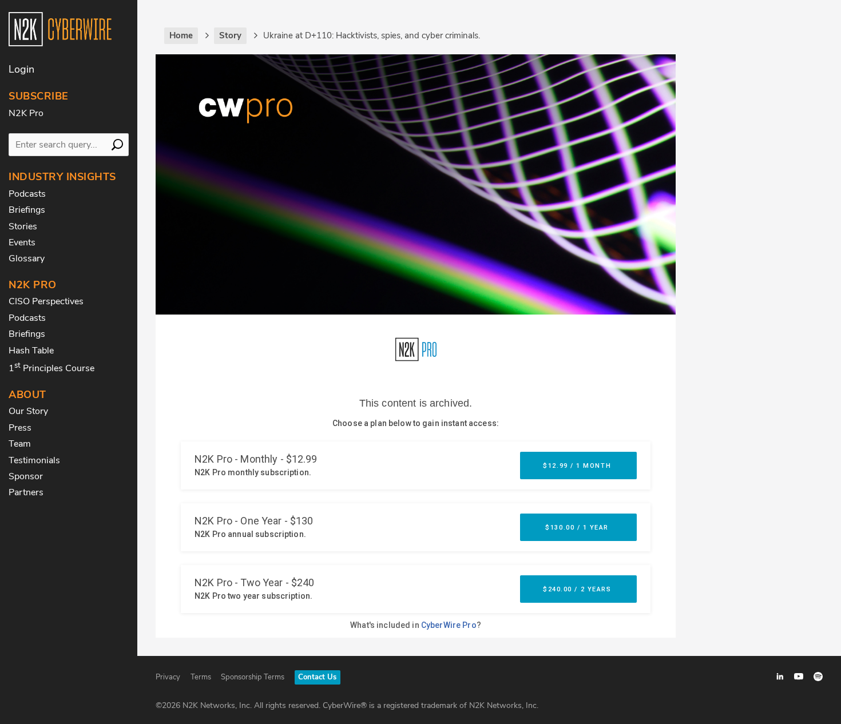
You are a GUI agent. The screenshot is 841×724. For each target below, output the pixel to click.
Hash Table (31, 350)
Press (20, 427)
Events (22, 242)
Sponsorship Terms (252, 677)
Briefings (27, 210)
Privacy (168, 677)
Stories (23, 226)
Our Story (28, 411)
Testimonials (34, 460)
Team (20, 443)
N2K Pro (26, 113)
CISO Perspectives (46, 301)
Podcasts (27, 194)
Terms (201, 677)
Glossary (27, 258)
